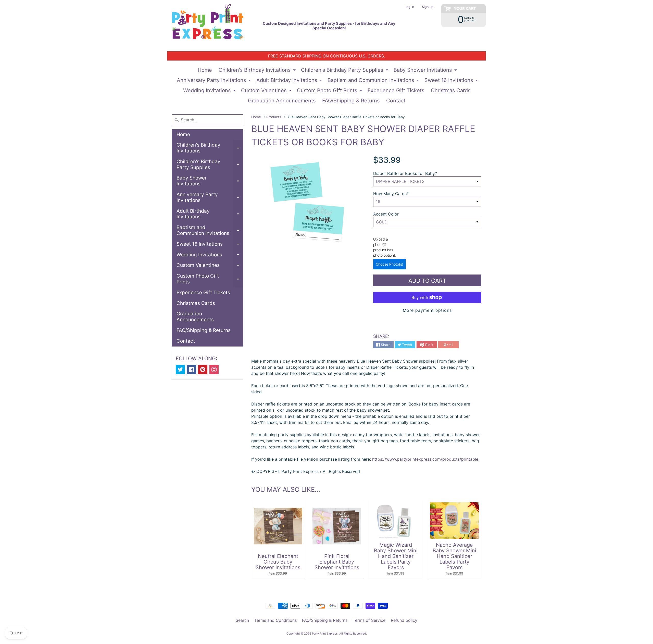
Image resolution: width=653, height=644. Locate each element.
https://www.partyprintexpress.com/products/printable (424, 459)
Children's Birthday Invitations (258, 71)
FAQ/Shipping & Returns (351, 101)
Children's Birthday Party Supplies (345, 71)
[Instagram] (214, 369)
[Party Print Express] (212, 25)
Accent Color (386, 214)
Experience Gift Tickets (396, 90)
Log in (409, 7)
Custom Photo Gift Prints (330, 91)
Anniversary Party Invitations (214, 81)
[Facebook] (191, 369)
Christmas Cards (450, 90)
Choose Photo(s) (389, 264)
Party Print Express (325, 633)
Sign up (427, 7)
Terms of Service (369, 620)
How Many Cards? (391, 193)
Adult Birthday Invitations (289, 81)
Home (205, 70)
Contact (395, 101)
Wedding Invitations (210, 91)
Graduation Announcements (282, 101)
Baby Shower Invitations (426, 71)
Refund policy (404, 620)
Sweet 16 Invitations (451, 81)
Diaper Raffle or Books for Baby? (405, 173)
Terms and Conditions (275, 620)
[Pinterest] (202, 369)
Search (242, 620)
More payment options (427, 310)
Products (273, 117)
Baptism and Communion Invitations (374, 81)
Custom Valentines (267, 91)
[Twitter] (180, 369)
